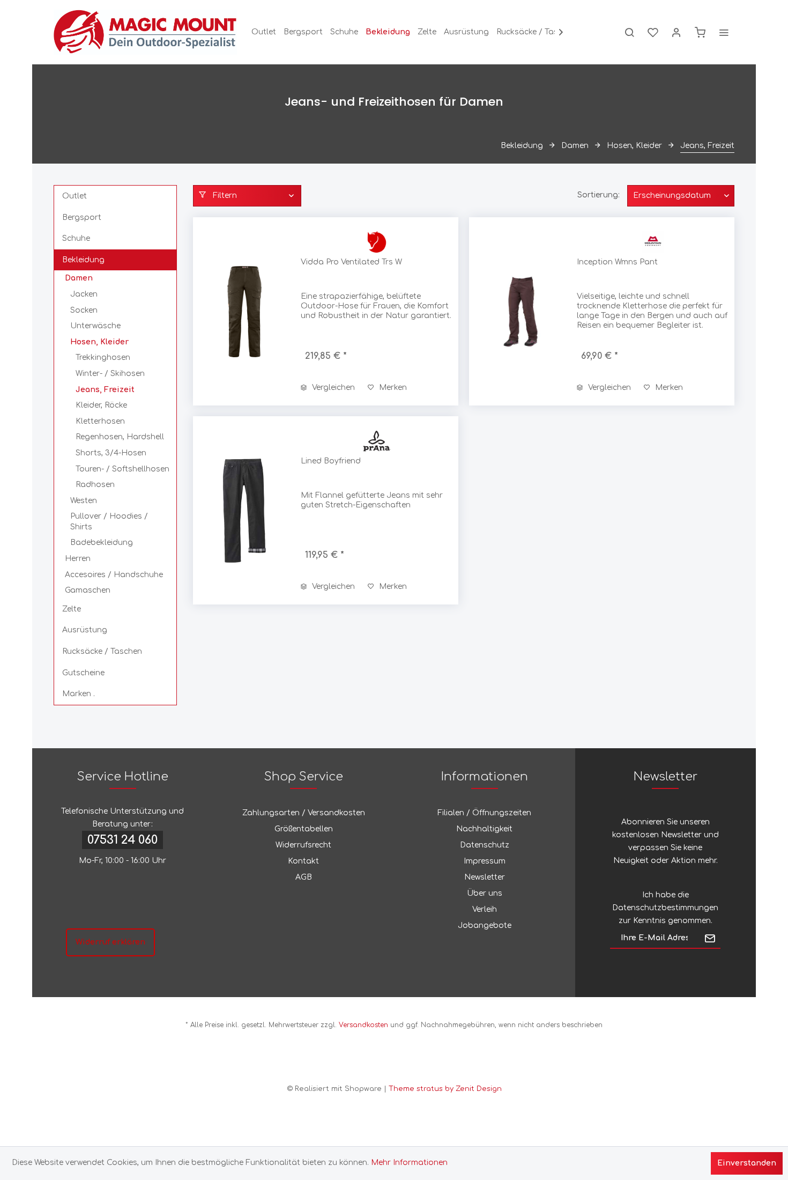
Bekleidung (83, 260)
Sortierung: (598, 195)
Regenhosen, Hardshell (120, 437)
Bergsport (81, 217)
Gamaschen (87, 590)
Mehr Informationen (409, 1163)
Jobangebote (484, 925)
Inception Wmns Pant (617, 262)
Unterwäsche (95, 326)
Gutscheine (83, 673)
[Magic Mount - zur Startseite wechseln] (145, 32)
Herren (78, 559)
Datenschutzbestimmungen (665, 908)
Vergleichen (332, 388)
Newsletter (484, 877)
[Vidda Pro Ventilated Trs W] (244, 311)
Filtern (224, 195)
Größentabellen (303, 829)
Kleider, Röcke (101, 405)
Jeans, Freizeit (105, 390)
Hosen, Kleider (99, 342)
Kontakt (303, 861)
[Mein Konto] (676, 32)
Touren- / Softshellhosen (122, 469)
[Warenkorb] (700, 32)
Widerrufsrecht (303, 845)
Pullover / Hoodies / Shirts (109, 521)
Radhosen (95, 485)
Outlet (74, 196)
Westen (83, 501)
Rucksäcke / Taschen (102, 651)
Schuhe (76, 238)
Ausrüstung (84, 630)
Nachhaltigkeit (484, 829)
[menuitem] (264, 32)
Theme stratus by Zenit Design (445, 1089)
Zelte (71, 609)
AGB (303, 877)
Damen (79, 278)
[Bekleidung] (388, 32)
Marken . (78, 694)
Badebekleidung (101, 543)
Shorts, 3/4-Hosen (111, 453)
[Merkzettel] (653, 32)
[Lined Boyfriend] (244, 510)
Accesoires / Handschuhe (114, 575)
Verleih (484, 909)
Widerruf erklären (110, 942)
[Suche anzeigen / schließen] (629, 32)
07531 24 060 (122, 840)
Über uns (484, 893)
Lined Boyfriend (331, 461)
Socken (84, 310)
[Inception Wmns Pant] (520, 311)
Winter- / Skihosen (110, 374)
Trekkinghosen (103, 357)
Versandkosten (363, 1025)
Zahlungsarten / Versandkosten (303, 813)
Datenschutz (484, 845)
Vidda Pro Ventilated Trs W (351, 262)
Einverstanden (746, 1163)
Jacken (84, 294)
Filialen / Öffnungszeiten (484, 813)
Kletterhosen (100, 421)
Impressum (484, 861)
